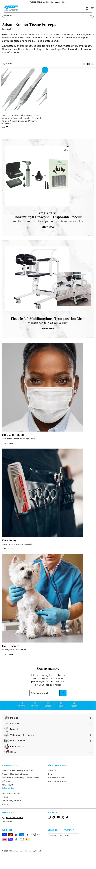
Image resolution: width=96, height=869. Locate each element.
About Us (52, 770)
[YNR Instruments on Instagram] (49, 817)
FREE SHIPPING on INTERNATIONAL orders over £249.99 (47, 2)
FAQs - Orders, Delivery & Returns (17, 770)
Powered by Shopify (33, 851)
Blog (50, 774)
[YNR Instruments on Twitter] (63, 817)
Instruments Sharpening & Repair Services (21, 777)
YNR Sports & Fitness (57, 781)
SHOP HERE (48, 328)
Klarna (5, 797)
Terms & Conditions (11, 793)
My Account (7, 785)
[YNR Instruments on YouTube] (58, 817)
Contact (6, 804)
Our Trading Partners (11, 800)
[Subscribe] (63, 693)
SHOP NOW (48, 226)
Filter (9, 63)
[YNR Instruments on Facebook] (53, 817)
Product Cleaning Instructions (15, 774)
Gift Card (6, 781)
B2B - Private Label (56, 777)
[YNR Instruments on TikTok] (67, 817)
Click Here (8, 443)
